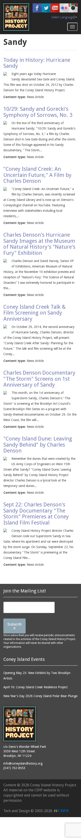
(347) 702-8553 (14, 768)
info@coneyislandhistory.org (23, 763)
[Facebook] (37, 7)
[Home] (16, 17)
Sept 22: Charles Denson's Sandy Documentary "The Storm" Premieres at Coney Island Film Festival (36, 513)
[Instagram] (73, 7)
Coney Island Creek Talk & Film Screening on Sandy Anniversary (34, 313)
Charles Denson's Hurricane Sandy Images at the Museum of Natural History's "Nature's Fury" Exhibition (39, 244)
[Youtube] (55, 7)
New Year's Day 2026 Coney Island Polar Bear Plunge (40, 696)
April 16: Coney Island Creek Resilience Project (35, 687)
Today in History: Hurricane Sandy (36, 63)
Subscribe (14, 625)
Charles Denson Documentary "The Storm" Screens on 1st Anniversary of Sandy (39, 379)
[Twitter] (46, 7)
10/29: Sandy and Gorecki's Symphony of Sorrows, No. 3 (37, 112)
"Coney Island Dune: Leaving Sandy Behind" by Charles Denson (37, 445)
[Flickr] (64, 7)
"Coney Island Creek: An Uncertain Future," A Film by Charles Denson (37, 175)
